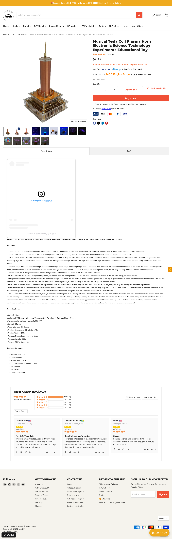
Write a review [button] (133, 397)
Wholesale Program (75, 499)
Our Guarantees (41, 491)
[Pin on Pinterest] (106, 123)
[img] (37, 431)
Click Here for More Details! (109, 3)
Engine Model (56, 26)
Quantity (96, 84)
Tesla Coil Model (19, 34)
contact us (106, 108)
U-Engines (114, 26)
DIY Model (39, 26)
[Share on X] (98, 123)
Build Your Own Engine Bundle (112, 502)
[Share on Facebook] (94, 123)
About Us (136, 26)
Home (6, 26)
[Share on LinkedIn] (102, 123)
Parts (102, 26)
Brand (26, 26)
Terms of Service (42, 495)
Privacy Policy (41, 499)
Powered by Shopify (10, 532)
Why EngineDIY (42, 488)
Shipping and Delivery (108, 484)
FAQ (129, 151)
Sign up (163, 494)
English (162, 518)
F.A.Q (101, 495)
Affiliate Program (74, 488)
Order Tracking (105, 491)
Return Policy (104, 488)
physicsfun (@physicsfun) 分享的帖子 (41, 234)
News (125, 26)
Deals (15, 26)
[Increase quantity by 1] (114, 89)
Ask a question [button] (150, 397)
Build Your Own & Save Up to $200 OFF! (122, 75)
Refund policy (31, 526)
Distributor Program (75, 491)
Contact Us (71, 484)
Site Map (39, 502)
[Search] (139, 15)
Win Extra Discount (75, 502)
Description (46, 151)
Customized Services (75, 506)
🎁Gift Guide (104, 499)
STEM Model (88, 26)
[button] (157, 15)
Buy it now (130, 98)
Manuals (38, 506)
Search (5, 526)
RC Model (72, 26)
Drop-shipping (73, 495)
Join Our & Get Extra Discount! (117, 69)
